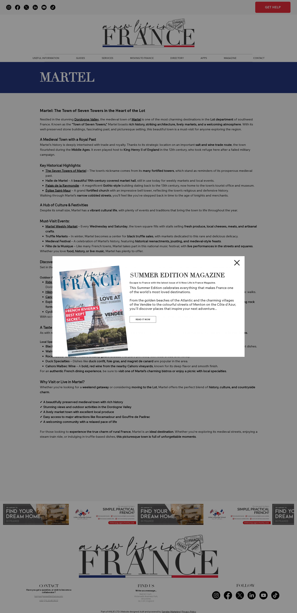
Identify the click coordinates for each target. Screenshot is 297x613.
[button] (237, 263)
